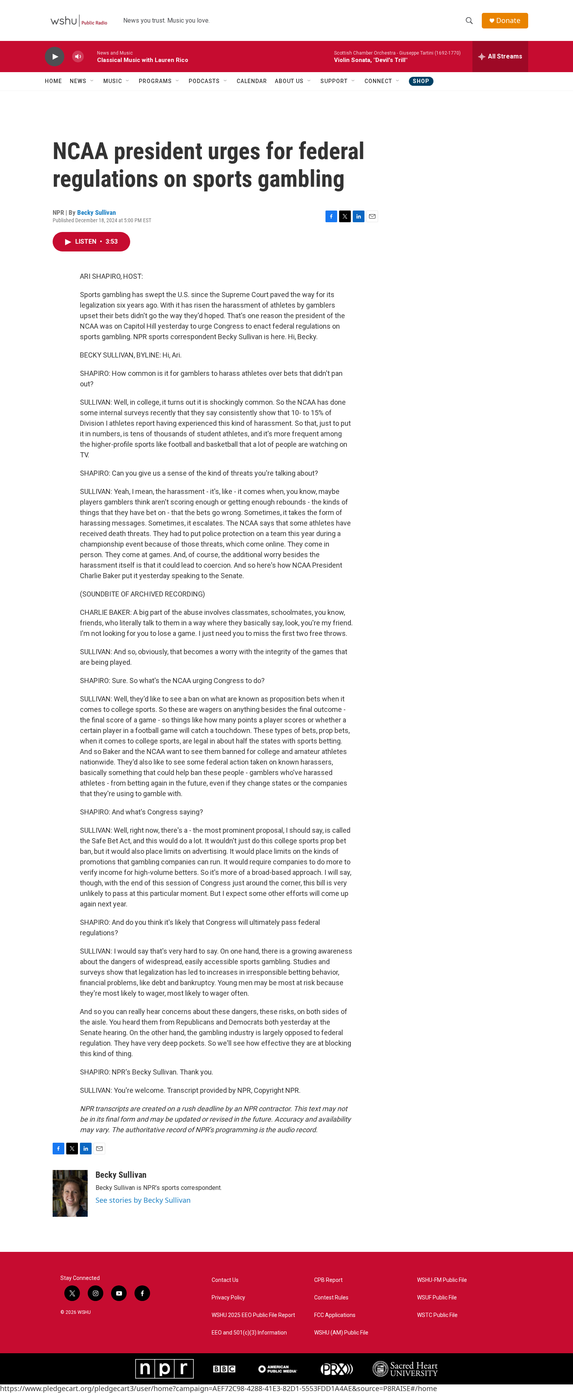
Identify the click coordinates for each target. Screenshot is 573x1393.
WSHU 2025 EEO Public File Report (253, 1315)
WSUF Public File (437, 1298)
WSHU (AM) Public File (341, 1333)
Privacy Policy (228, 1298)
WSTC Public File (437, 1315)
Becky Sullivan (96, 212)
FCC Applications (334, 1315)
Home (53, 81)
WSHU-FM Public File (442, 1280)
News (78, 81)
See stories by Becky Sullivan (143, 1200)
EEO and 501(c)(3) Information (249, 1333)
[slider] (90, 56)
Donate (508, 20)
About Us (289, 81)
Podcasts (204, 81)
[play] (54, 56)
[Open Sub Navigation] (92, 81)
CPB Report (328, 1280)
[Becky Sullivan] (70, 1193)
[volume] (78, 56)
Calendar (252, 81)
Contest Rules (331, 1298)
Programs (155, 81)
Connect (378, 81)
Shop (421, 81)
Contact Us (225, 1280)
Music (112, 81)
